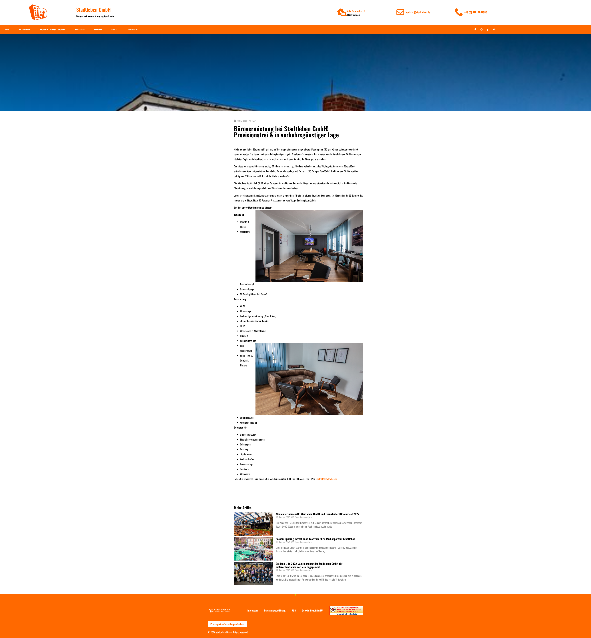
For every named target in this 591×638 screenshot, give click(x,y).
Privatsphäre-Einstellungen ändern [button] (227, 624)
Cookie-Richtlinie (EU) (312, 610)
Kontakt (115, 29)
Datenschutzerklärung (274, 610)
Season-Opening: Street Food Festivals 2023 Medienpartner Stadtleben (315, 539)
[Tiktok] (487, 29)
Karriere (98, 29)
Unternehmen (24, 29)
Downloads (133, 29)
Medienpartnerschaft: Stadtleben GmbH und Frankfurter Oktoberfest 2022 (317, 514)
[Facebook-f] (475, 29)
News (7, 29)
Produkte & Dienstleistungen (52, 29)
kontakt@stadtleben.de (326, 479)
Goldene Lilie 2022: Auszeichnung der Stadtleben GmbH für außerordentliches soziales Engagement (309, 565)
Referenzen (79, 29)
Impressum (252, 610)
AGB (294, 610)
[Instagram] (481, 29)
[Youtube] (494, 29)
